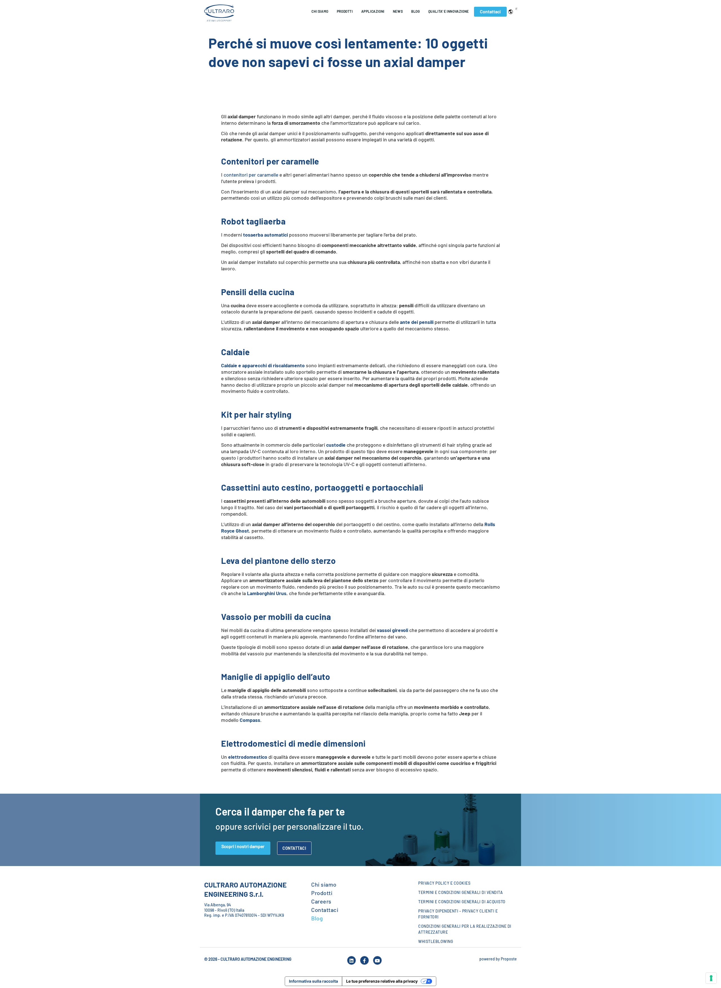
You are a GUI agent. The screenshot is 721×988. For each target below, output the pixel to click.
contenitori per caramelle (251, 175)
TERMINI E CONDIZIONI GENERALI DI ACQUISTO (462, 901)
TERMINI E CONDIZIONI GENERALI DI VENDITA (460, 892)
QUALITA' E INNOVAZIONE (448, 11)
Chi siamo (319, 11)
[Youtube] (377, 960)
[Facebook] (364, 960)
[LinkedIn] (351, 960)
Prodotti (321, 892)
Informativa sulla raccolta (313, 981)
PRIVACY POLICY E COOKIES (444, 883)
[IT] (511, 11)
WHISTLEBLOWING (435, 941)
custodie (336, 445)
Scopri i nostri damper (242, 846)
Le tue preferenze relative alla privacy (382, 981)
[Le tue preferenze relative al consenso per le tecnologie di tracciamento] (711, 978)
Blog (415, 11)
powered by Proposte (498, 958)
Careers (321, 901)
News (398, 11)
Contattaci (490, 11)
